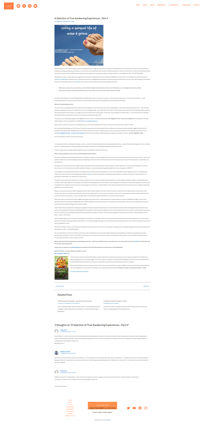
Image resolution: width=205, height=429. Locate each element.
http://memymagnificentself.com (89, 121)
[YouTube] (30, 6)
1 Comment (61, 303)
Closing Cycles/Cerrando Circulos (115, 301)
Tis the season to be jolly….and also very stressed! (75, 301)
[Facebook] (18, 6)
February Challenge (60, 79)
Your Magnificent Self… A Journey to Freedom (70, 133)
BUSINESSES (161, 5)
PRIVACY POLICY (70, 415)
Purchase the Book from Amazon (79, 271)
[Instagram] (24, 6)
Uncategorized (58, 21)
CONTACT (196, 5)
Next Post (146, 286)
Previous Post (59, 286)
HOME (138, 5)
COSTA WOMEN (107, 420)
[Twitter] (35, 6)
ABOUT (145, 5)
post (90, 174)
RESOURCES (187, 5)
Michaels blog (75, 247)
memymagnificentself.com (61, 253)
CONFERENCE (173, 5)
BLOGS (152, 5)
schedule (77, 81)
